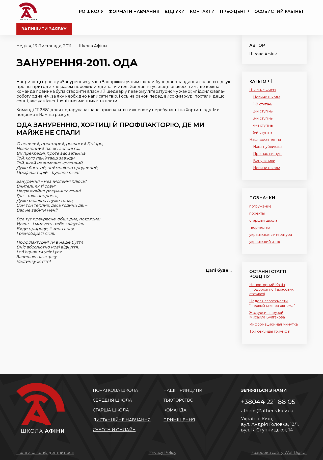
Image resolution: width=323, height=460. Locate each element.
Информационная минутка (273, 324)
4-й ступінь (263, 125)
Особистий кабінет (279, 11)
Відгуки (175, 11)
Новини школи (266, 97)
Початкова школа (115, 390)
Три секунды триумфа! (269, 331)
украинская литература (270, 234)
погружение (260, 206)
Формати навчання (134, 11)
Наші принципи (183, 390)
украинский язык (264, 241)
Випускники (264, 160)
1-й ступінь (262, 104)
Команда (175, 410)
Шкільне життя (262, 90)
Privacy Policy (162, 452)
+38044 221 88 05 (268, 401)
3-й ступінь (263, 118)
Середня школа (112, 400)
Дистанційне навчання (122, 420)
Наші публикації (267, 146)
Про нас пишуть (267, 153)
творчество (259, 227)
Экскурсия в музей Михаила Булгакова (267, 314)
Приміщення (179, 420)
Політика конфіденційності (45, 452)
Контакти (202, 11)
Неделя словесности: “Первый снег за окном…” (272, 303)
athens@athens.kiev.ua (267, 410)
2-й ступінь (263, 111)
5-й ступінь (262, 132)
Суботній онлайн (114, 429)
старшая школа (263, 220)
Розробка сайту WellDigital (279, 452)
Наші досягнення (265, 139)
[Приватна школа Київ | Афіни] (27, 11)
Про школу (89, 11)
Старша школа (111, 410)
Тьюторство (179, 400)
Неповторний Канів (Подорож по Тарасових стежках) (271, 289)
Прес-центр (234, 11)
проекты (257, 213)
